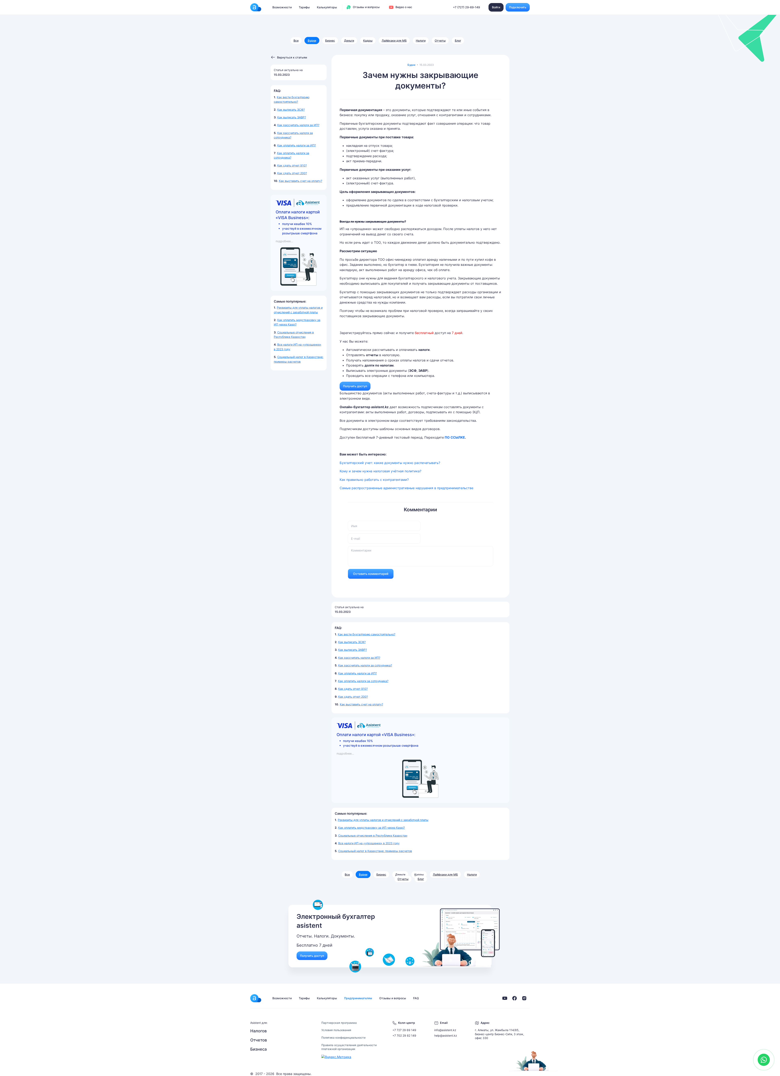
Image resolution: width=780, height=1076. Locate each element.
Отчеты (440, 40)
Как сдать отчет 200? (292, 173)
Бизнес (330, 40)
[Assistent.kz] (255, 7)
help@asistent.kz (445, 1035)
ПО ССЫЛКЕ (455, 437)
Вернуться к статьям (292, 57)
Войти (496, 7)
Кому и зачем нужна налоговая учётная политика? (380, 471)
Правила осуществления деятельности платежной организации (349, 1047)
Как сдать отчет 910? (292, 165)
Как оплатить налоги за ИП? (296, 145)
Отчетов (258, 1040)
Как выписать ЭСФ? (291, 109)
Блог (458, 40)
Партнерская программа (339, 1022)
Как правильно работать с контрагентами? (374, 480)
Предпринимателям (358, 998)
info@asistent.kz (445, 1030)
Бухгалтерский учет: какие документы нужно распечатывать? (390, 463)
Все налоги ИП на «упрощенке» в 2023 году (369, 843)
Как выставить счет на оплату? (300, 181)
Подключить (517, 7)
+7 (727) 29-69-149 (466, 7)
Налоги (421, 40)
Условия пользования (336, 1030)
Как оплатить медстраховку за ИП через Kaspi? (371, 827)
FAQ (416, 998)
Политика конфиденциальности (343, 1037)
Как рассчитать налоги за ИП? (298, 125)
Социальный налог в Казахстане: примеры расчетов (375, 851)
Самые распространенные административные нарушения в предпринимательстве (406, 488)
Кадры (368, 40)
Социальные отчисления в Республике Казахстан (372, 835)
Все (296, 40)
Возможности (282, 7)
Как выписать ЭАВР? (291, 117)
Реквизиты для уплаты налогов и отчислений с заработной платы (383, 820)
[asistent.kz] (255, 998)
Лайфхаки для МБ (394, 40)
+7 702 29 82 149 (404, 1035)
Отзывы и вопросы (366, 7)
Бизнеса (258, 1049)
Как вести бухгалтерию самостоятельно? (366, 634)
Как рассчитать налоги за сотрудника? (365, 665)
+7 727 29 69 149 (404, 1030)
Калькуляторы (327, 7)
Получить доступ (355, 386)
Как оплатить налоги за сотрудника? (363, 681)
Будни (312, 40)
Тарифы (304, 7)
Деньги (349, 40)
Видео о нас (403, 7)
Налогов (258, 1030)
